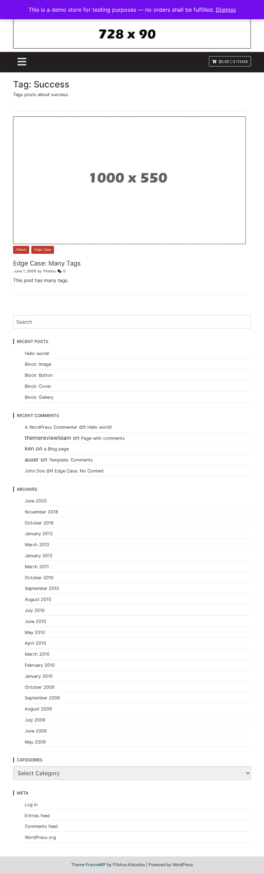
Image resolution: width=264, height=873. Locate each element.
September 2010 (42, 588)
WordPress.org (40, 837)
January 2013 (39, 533)
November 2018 (41, 512)
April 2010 (35, 643)
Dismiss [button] (226, 9)
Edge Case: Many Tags (47, 263)
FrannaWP (96, 864)
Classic (21, 249)
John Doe (35, 471)
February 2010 (40, 665)
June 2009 (36, 731)
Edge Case (42, 249)
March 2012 (37, 544)
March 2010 (37, 654)
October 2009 (39, 687)
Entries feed (37, 815)
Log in (31, 804)
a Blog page (56, 448)
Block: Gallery (39, 397)
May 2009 (35, 742)
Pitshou (49, 271)
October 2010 (39, 577)
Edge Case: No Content (79, 471)
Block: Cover (38, 386)
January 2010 (39, 676)
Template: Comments (71, 460)
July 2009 (35, 720)
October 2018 (39, 523)
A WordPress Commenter (51, 427)
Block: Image (38, 364)
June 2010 (35, 621)
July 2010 (35, 610)
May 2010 (35, 632)
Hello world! (37, 353)
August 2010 (38, 599)
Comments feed (41, 826)
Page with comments (103, 438)
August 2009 (38, 708)
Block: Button (39, 375)
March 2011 (37, 566)
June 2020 (36, 500)
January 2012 (39, 555)
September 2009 (42, 697)
